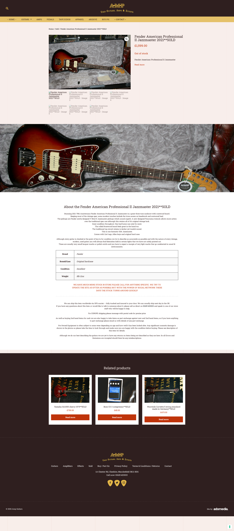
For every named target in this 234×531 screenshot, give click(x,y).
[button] (7, 8)
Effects (80, 466)
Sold (57, 29)
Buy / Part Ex (103, 466)
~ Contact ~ (120, 19)
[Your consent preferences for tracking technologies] (229, 526)
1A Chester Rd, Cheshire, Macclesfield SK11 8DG (117, 471)
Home (51, 29)
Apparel (79, 19)
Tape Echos (64, 19)
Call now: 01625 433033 (117, 475)
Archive (93, 19)
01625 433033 (148, 306)
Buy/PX (105, 19)
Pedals (50, 19)
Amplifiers (68, 466)
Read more (139, 64)
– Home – (11, 19)
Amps (39, 19)
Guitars (25, 19)
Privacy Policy (120, 466)
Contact (168, 466)
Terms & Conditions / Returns (146, 466)
